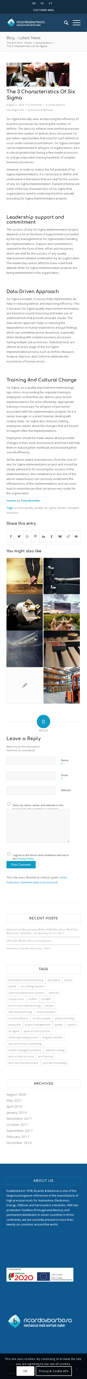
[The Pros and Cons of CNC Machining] (62, 576)
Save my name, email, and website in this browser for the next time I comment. (38, 807)
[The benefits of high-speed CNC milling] (24, 685)
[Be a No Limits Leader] (62, 612)
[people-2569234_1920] (37, 75)
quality (38, 508)
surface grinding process (23, 1037)
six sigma (50, 508)
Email (64, 777)
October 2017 (17, 1124)
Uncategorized (15, 109)
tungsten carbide (52, 1037)
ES (42, 3)
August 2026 (16, 1094)
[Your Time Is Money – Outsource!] (24, 612)
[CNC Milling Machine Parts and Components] (24, 649)
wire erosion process (21, 1056)
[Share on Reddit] (68, 536)
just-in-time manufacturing (24, 1005)
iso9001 (32, 999)
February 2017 (17, 1136)
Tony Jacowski (30, 501)
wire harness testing (55, 1062)
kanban (49, 1005)
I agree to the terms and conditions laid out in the (41, 857)
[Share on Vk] (60, 536)
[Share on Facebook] (11, 536)
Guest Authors (56, 104)
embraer (54, 992)
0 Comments (34, 104)
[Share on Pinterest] (35, 536)
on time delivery (18, 1018)
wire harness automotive (23, 1062)
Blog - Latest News (23, 38)
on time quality (23, 508)
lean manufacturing (20, 1011)
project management (37, 1024)
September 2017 (19, 1130)
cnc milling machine (33, 986)
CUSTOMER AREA (43, 10)
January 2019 (16, 1112)
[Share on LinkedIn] (44, 536)
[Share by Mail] (76, 536)
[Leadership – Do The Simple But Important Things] (62, 685)
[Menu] (74, 23)
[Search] (64, 23)
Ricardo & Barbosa (42, 109)
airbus (68, 980)
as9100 (12, 986)
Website (66, 790)
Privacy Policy (25, 858)
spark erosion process (36, 1031)
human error (16, 999)
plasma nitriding (64, 1018)
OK (25, 1371)
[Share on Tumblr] (52, 536)
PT (50, 3)
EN (33, 3)
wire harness (45, 1056)
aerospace (54, 980)
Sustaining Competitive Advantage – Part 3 (28, 948)
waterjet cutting (55, 1050)
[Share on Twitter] (19, 536)
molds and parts (45, 1011)
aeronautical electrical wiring (25, 980)
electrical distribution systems (26, 992)
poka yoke (14, 1024)
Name (64, 762)
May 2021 (14, 1100)
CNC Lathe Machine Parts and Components (28, 940)
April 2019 (14, 1106)
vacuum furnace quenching (24, 1043)
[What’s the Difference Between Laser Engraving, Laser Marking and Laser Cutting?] (62, 649)
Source (11, 501)
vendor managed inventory (24, 1050)
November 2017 (19, 1118)
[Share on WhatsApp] (27, 536)
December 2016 (19, 1142)
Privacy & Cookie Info (54, 1371)
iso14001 (46, 999)
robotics (72, 1024)
